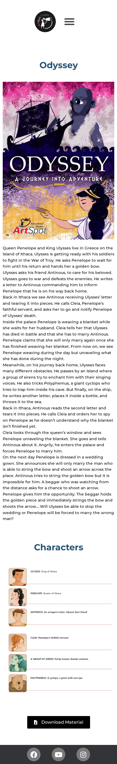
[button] (69, 21)
